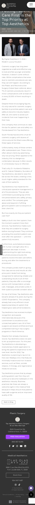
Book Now (17, 475)
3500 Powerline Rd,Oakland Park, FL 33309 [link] (17, 430)
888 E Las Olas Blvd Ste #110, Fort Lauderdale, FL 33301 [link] (17, 469)
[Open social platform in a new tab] (13, 446)
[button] (31, 494)
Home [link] (4, 29)
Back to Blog (8, 402)
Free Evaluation (17, 437)
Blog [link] (9, 29)
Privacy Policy (20, 494)
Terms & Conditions (8, 494)
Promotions (1, 250)
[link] (17, 442)
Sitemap (18, 496)
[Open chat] (31, 488)
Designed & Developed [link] (19, 501)
